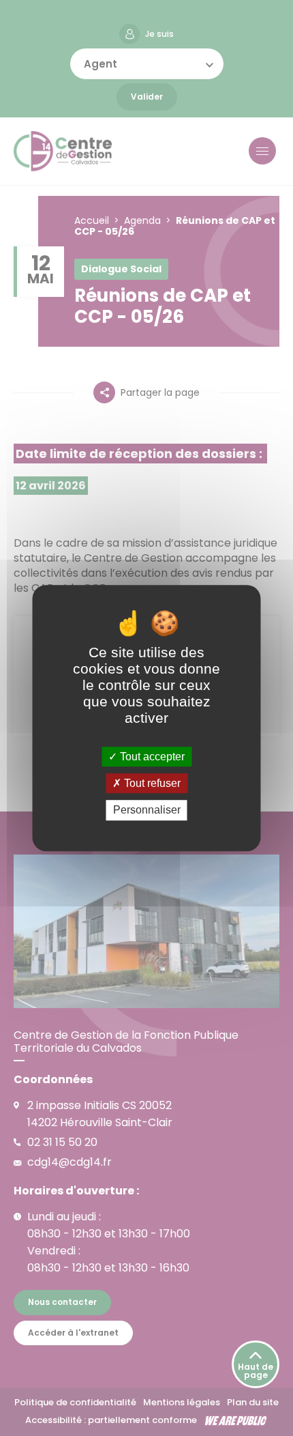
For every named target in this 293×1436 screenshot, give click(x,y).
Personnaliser (147, 810)
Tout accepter (151, 756)
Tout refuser (151, 783)
